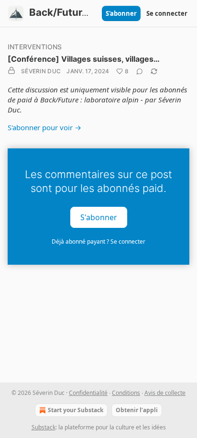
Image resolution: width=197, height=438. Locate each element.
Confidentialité (88, 393)
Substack (43, 427)
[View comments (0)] (139, 71)
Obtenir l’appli (137, 410)
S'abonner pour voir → (44, 127)
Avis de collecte (165, 393)
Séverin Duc (41, 71)
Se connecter (166, 13)
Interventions (35, 47)
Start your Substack (75, 410)
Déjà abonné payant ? (98, 241)
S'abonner (121, 13)
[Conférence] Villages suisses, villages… (84, 59)
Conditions (126, 393)
